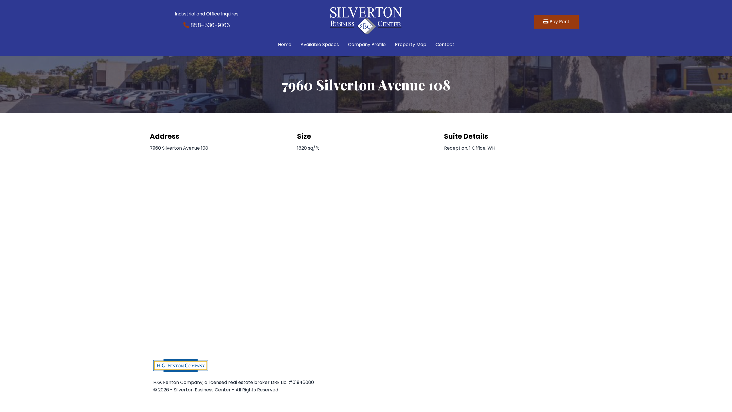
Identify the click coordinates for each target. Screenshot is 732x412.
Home (284, 44)
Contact (444, 44)
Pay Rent (559, 21)
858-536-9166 (209, 25)
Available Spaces (320, 44)
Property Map (410, 44)
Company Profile (367, 44)
